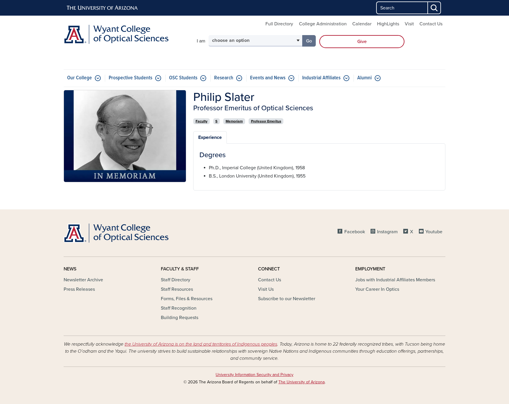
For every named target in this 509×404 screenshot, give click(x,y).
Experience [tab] (210, 137)
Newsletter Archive (83, 280)
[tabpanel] (319, 165)
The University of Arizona (301, 382)
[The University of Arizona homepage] (102, 8)
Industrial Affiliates (321, 78)
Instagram (387, 232)
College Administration (323, 24)
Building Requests (179, 318)
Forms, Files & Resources (186, 299)
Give (362, 42)
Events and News (267, 78)
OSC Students (183, 78)
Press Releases (79, 289)
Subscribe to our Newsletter (286, 299)
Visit (409, 24)
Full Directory (279, 24)
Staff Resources (177, 289)
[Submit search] (434, 7)
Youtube (433, 232)
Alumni (364, 78)
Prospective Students (130, 78)
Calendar (361, 24)
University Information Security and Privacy (254, 374)
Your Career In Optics (377, 289)
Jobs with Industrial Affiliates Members (395, 280)
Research (223, 78)
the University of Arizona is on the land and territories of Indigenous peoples (201, 344)
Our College (79, 78)
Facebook (354, 232)
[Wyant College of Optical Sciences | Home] (125, 34)
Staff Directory (175, 280)
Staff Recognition (178, 308)
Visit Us (266, 289)
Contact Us (430, 24)
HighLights (388, 24)
